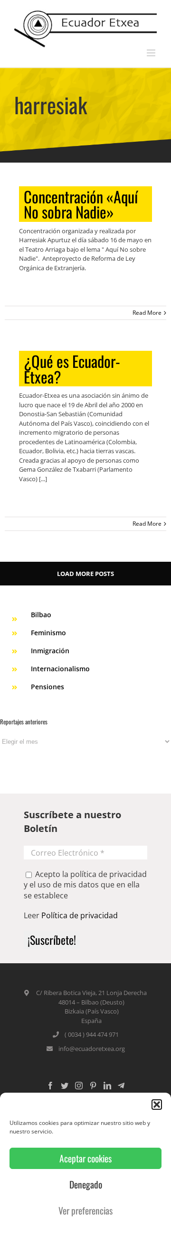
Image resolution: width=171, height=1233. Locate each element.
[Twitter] (64, 1085)
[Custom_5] (121, 1085)
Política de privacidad (79, 915)
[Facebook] (50, 1085)
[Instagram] (79, 1085)
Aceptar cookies (85, 1158)
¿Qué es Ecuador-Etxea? (72, 368)
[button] (157, 1104)
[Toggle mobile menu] (152, 53)
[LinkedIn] (107, 1085)
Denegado (85, 1184)
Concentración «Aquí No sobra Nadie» (81, 204)
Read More (147, 313)
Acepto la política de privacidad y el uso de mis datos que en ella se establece (85, 885)
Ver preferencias (85, 1210)
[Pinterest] (93, 1085)
